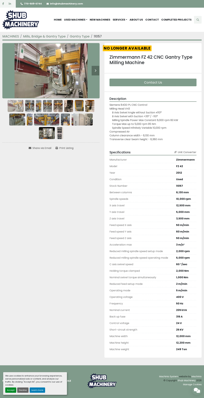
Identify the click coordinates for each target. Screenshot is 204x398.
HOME (58, 20)
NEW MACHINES (100, 20)
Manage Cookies (192, 384)
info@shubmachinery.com (66, 3)
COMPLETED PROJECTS (176, 20)
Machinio (197, 376)
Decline (23, 390)
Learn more (37, 390)
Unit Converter (187, 152)
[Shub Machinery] (102, 380)
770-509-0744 (33, 3)
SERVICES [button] (119, 20)
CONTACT (152, 20)
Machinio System (168, 376)
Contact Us (153, 82)
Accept (11, 390)
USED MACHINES (74, 20)
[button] (75, 20)
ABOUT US (136, 20)
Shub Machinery (187, 380)
